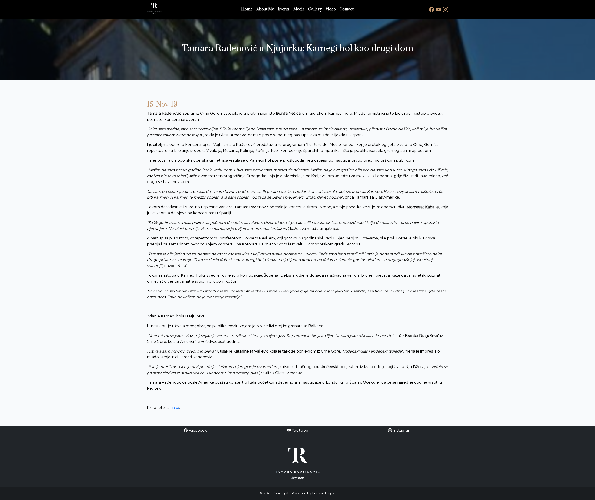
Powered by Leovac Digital (313, 493)
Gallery (315, 9)
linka (174, 407)
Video (331, 9)
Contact (347, 9)
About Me (265, 9)
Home (247, 9)
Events (284, 9)
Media (298, 9)
